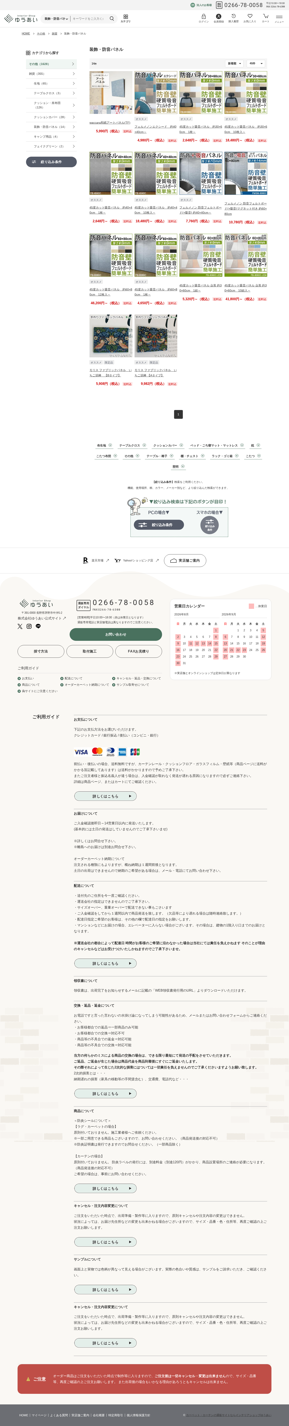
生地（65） (41, 83)
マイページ (39, 1415)
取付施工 (90, 651)
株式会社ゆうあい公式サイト (40, 618)
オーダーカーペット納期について (87, 684)
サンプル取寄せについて (133, 684)
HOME (26, 33)
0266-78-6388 (109, 609)
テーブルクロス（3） (48, 93)
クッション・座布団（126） (47, 105)
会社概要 (99, 1415)
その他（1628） (40, 64)
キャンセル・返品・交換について (139, 678)
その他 (41, 33)
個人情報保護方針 (138, 1415)
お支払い (28, 678)
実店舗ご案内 (189, 560)
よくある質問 (59, 1415)
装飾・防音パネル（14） (50, 127)
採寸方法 (41, 651)
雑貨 (54, 33)
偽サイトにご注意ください (40, 691)
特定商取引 (115, 1415)
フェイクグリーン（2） (49, 146)
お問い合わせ (116, 634)
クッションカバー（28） (50, 117)
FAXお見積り (138, 651)
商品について (31, 684)
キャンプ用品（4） (46, 136)
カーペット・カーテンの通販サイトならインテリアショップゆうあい (228, 1415)
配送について (74, 678)
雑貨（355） (37, 73)
